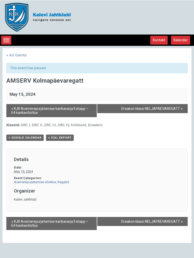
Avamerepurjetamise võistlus (35, 182)
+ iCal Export (59, 137)
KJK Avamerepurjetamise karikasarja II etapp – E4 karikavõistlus (49, 111)
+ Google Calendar (25, 137)
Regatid (63, 182)
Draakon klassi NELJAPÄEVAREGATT (152, 109)
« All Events (16, 55)
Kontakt (159, 40)
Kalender (181, 40)
